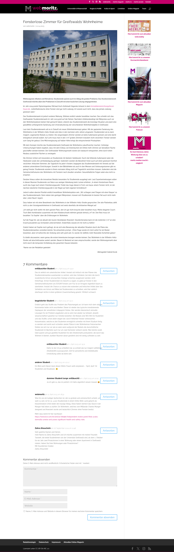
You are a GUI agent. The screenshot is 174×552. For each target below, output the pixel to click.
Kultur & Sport (109, 8)
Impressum (56, 542)
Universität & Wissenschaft (77, 8)
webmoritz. (107, 2)
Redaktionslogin (29, 542)
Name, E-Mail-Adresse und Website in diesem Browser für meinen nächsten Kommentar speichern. (64, 511)
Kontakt (148, 2)
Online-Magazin (133, 8)
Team (144, 8)
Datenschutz (44, 542)
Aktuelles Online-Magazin (74, 542)
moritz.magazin (118, 2)
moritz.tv (129, 2)
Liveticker (121, 8)
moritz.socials (138, 2)
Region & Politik (95, 8)
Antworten (109, 271)
